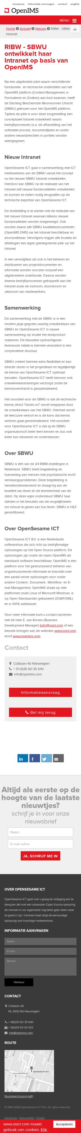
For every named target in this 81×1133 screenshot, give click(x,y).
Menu (65, 20)
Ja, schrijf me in (40, 856)
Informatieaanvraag (40, 692)
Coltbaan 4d (16, 1006)
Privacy (40, 1118)
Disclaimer (10, 1118)
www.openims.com (26, 636)
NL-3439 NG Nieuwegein (24, 1011)
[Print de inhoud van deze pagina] (75, 29)
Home (10, 29)
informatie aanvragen (41, 4)
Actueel (25, 29)
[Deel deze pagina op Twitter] (46, 761)
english (74, 4)
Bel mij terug (43, 712)
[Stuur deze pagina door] (58, 761)
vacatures (18, 4)
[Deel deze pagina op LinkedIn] (22, 761)
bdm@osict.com (51, 625)
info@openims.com (28, 674)
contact (62, 4)
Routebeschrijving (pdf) (18, 1096)
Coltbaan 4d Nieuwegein (31, 663)
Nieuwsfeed (27, 1118)
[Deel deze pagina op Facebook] (34, 761)
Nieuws (40, 29)
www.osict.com (65, 631)
